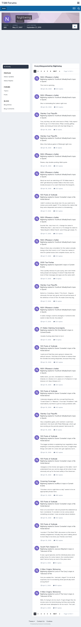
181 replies (58, 585)
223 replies (59, 89)
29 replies (58, 129)
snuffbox (58, 483)
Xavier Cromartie (60, 197)
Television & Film (46, 551)
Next (55, 71)
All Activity (7, 66)
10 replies (58, 278)
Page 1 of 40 (68, 71)
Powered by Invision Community (40, 624)
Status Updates (9, 76)
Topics (6, 91)
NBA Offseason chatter (49, 77)
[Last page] (59, 71)
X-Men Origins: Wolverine (50, 569)
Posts (5, 94)
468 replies (59, 495)
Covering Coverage (48, 481)
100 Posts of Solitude (48, 195)
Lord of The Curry (61, 571)
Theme (31, 621)
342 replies (59, 211)
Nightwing (43, 79)
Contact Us (41, 621)
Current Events (45, 332)
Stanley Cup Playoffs (48, 113)
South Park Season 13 (49, 547)
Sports (44, 81)
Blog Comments (9, 109)
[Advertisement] (40, 46)
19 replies (58, 340)
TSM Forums (9, 2)
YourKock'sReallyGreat (63, 79)
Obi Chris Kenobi (60, 330)
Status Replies (8, 80)
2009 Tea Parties (47, 262)
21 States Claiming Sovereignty (52, 328)
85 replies (58, 563)
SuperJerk (58, 265)
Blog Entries (8, 105)
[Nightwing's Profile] (74, 26)
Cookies (49, 621)
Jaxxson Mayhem (61, 549)
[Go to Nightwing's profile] (36, 78)
